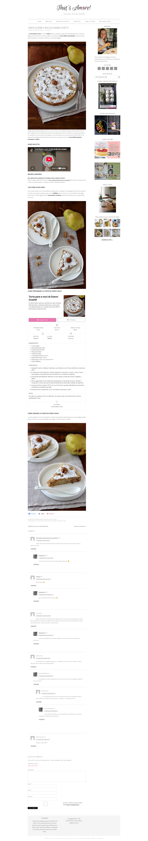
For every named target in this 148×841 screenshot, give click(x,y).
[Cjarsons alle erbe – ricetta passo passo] (107, 233)
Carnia (38, 520)
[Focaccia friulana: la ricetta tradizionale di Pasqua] (116, 223)
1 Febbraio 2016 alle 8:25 (51, 711)
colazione (42, 520)
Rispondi (33, 548)
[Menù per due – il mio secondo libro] (116, 233)
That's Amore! (74, 9)
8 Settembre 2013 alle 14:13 (46, 594)
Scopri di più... (107, 240)
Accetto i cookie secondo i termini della (72, 804)
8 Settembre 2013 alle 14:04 (43, 615)
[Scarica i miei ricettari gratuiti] (107, 96)
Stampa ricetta (43, 320)
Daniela (38, 576)
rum (62, 520)
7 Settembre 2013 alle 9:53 (43, 540)
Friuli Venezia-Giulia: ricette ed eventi (42, 519)
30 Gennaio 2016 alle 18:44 (43, 658)
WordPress (100, 838)
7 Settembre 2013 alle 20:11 (43, 579)
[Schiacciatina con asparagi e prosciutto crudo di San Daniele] (107, 223)
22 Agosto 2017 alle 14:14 (43, 739)
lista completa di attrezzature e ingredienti (59, 180)
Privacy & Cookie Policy (72, 804)
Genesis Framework (85, 838)
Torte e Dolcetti (53, 519)
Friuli (46, 520)
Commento (31, 770)
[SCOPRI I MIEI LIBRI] (107, 160)
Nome (30, 784)
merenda (54, 520)
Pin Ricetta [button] (72, 320)
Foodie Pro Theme (59, 838)
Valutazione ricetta (33, 763)
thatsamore (42, 555)
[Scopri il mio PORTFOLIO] (107, 125)
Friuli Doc (50, 520)
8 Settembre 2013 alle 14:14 (46, 635)
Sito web (30, 796)
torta (65, 520)
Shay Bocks (69, 838)
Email (29, 790)
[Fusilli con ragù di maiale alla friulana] (99, 233)
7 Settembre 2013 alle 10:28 (46, 558)
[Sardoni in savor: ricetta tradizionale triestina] (99, 223)
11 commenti (48, 30)
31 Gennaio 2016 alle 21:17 (48, 693)
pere (60, 520)
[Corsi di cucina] (107, 199)
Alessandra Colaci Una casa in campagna (47, 538)
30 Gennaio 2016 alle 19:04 (46, 676)
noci (57, 520)
